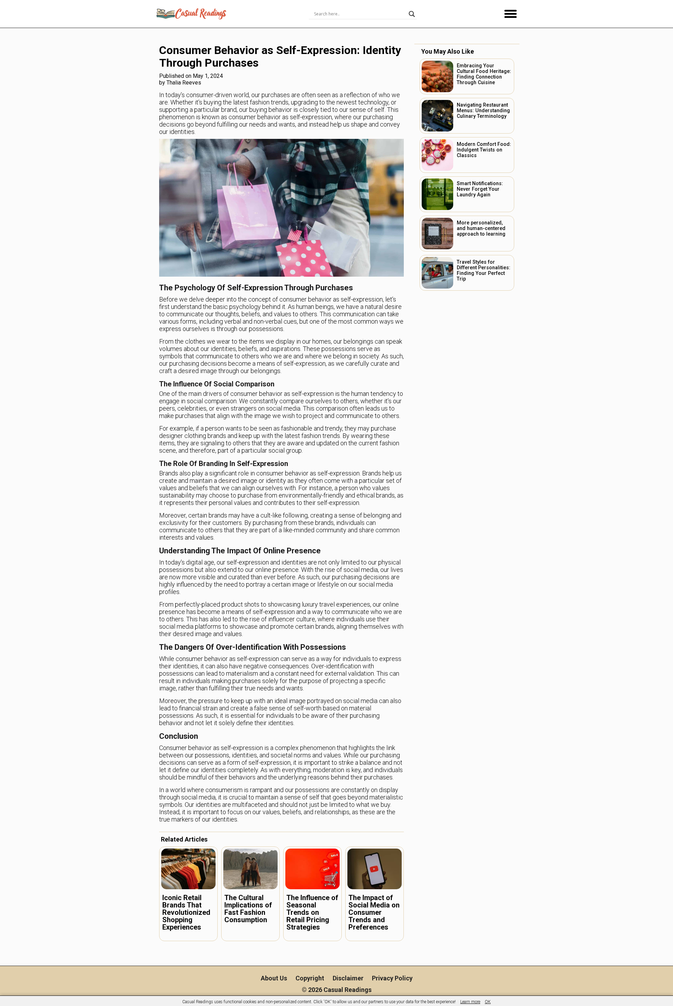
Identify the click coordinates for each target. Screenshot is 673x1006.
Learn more (470, 1001)
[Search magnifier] (412, 14)
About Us (274, 978)
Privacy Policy (392, 978)
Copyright (309, 978)
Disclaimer (348, 978)
